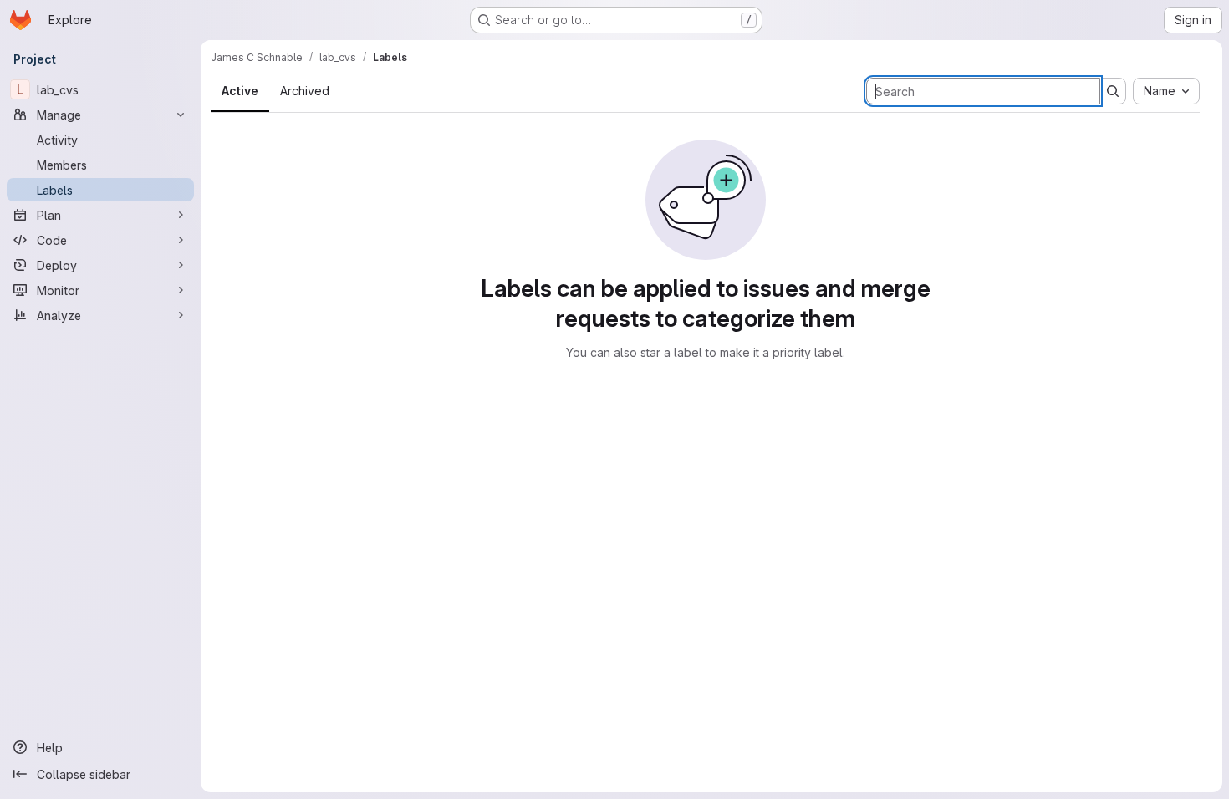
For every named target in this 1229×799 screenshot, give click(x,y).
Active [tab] (240, 91)
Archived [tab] (304, 91)
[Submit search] (1112, 91)
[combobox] (1166, 91)
